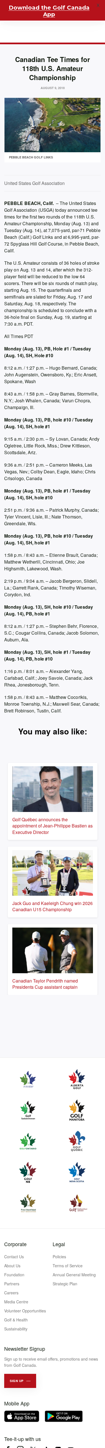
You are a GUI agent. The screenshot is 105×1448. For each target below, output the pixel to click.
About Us (12, 1265)
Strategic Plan (65, 1283)
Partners (11, 1283)
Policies (59, 1256)
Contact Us (14, 1256)
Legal (59, 1244)
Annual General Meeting (74, 1274)
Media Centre (16, 1301)
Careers (11, 1292)
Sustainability (15, 1329)
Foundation (14, 1274)
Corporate (15, 1244)
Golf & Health (16, 1320)
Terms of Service (68, 1265)
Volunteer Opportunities (25, 1311)
